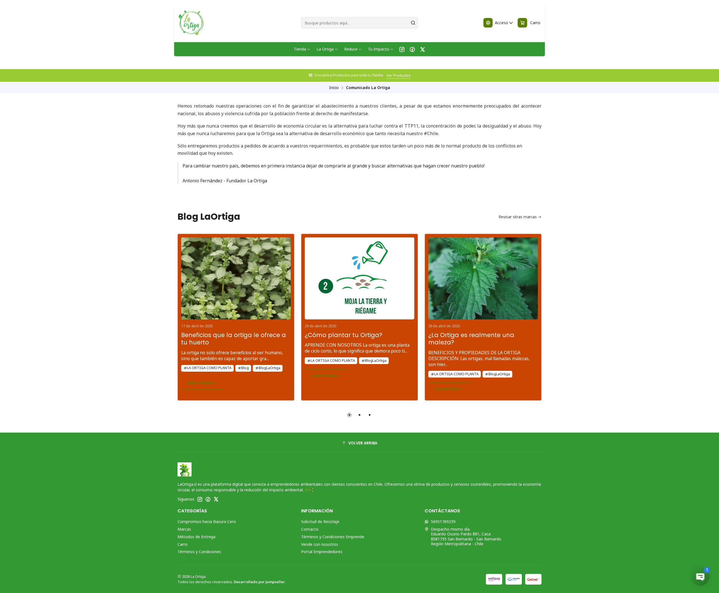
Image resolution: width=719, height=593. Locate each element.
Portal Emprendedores (321, 551)
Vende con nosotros (319, 544)
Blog (245, 367)
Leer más (421, 75)
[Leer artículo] (236, 277)
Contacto (309, 529)
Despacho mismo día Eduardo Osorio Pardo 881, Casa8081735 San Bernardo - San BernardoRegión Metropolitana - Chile (466, 536)
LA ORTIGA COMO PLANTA (209, 367)
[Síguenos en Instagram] (402, 49)
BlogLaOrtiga (269, 367)
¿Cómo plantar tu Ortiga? (343, 335)
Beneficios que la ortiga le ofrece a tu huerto (233, 338)
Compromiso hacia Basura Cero (207, 521)
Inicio (334, 88)
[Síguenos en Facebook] (412, 49)
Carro (183, 544)
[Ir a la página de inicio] (191, 22)
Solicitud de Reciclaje (320, 521)
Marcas (184, 529)
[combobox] (359, 22)
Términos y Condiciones (199, 551)
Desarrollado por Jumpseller (259, 581)
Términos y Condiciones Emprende (332, 536)
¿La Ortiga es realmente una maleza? (471, 338)
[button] (349, 415)
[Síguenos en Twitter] (423, 49)
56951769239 (443, 521)
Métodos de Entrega (196, 536)
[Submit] (413, 22)
